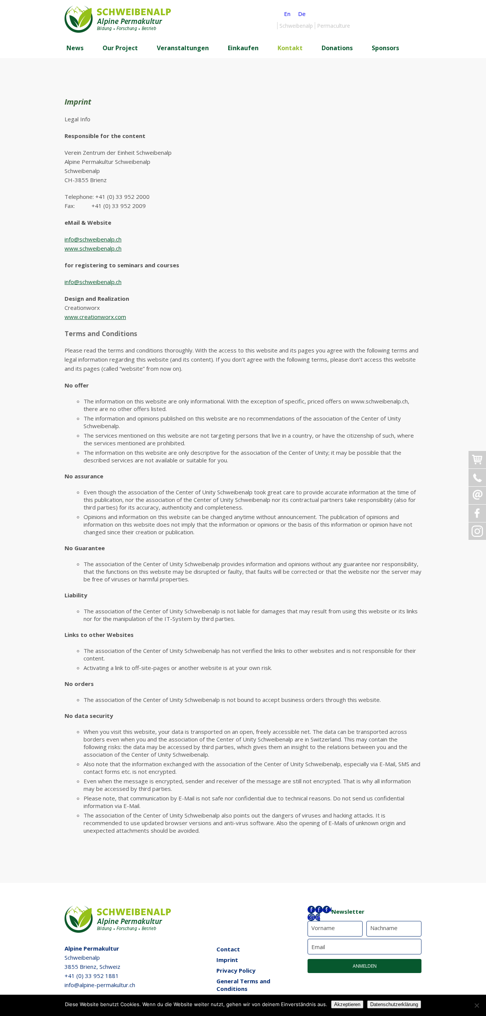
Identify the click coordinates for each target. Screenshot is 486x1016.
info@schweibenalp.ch (93, 239)
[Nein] (476, 1005)
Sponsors (385, 48)
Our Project (120, 48)
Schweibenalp (296, 25)
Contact (228, 949)
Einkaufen (243, 48)
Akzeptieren (347, 1004)
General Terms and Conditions (243, 984)
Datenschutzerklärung (394, 1004)
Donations (337, 48)
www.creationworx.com (95, 317)
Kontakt (290, 48)
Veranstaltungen (183, 48)
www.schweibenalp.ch (93, 248)
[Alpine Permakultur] (118, 30)
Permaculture (333, 25)
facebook (319, 909)
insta (314, 917)
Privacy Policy (236, 970)
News (75, 48)
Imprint (227, 960)
